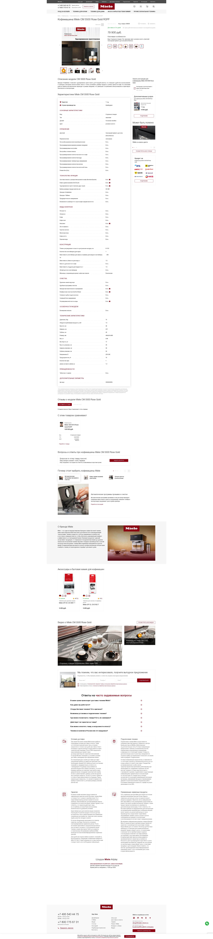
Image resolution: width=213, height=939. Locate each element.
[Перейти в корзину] (147, 6)
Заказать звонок (88, 6)
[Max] (134, 918)
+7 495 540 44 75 (64, 5)
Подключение (126, 1)
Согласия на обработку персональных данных (104, 685)
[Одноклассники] (146, 918)
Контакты (152, 1)
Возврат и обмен (116, 926)
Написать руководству (144, 930)
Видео (113, 928)
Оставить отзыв (64, 404)
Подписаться (143, 680)
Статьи (94, 924)
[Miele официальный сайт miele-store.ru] (106, 6)
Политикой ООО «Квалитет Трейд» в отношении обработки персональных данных (107, 684)
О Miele (94, 920)
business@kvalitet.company (143, 927)
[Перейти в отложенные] (134, 6)
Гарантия (135, 1)
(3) (77, 598)
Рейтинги (104, 1)
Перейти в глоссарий (97, 504)
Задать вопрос (119, 460)
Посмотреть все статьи (144, 151)
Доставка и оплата (115, 1)
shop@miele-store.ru (140, 923)
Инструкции (144, 1)
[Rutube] (138, 918)
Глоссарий (95, 926)
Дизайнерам (89, 1)
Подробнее (144, 116)
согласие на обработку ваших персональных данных (90, 936)
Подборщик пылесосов (98, 928)
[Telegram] (150, 918)
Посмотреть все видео (146, 622)
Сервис (113, 922)
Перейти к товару (64, 444)
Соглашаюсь (130, 936)
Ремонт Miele (115, 924)
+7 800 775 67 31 (64, 7)
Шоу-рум (80, 1)
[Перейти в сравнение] (140, 6)
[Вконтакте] (142, 918)
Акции (97, 1)
